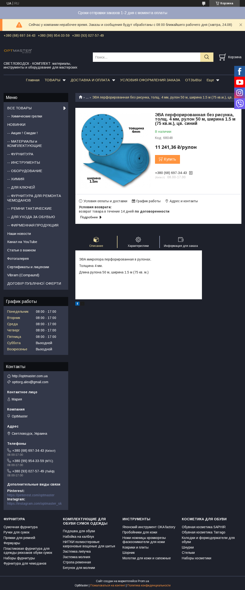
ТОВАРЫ (52, 80)
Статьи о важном (21, 250)
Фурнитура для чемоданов (25, 563)
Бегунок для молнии (79, 568)
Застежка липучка (77, 551)
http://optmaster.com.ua (30, 376)
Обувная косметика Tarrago (203, 532)
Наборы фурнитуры (19, 558)
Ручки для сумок (16, 532)
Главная (32, 80)
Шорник (128, 553)
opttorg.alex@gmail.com (30, 382)
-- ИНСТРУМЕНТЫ (23, 162)
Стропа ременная (77, 562)
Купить (170, 159)
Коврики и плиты (135, 547)
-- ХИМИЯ (15, 179)
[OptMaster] (45, 51)
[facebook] (77, 304)
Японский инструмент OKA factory (148, 527)
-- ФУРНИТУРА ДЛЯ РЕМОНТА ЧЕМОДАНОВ (34, 198)
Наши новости (19, 233)
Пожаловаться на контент (107, 585)
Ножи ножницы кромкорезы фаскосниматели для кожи (144, 540)
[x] (82, 304)
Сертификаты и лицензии (28, 267)
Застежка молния (76, 557)
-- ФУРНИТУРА (20, 154)
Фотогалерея (18, 258)
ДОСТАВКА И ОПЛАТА (90, 80)
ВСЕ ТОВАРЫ (19, 108)
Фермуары (12, 543)
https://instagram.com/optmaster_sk (34, 503)
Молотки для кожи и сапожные (146, 558)
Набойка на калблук (78, 536)
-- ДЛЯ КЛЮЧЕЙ (21, 187)
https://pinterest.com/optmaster (31, 495)
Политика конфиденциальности (149, 585)
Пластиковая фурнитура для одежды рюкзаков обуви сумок (28, 551)
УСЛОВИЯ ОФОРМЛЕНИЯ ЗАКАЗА (150, 80)
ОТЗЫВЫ (193, 80)
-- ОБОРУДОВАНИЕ (24, 171)
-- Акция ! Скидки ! (22, 133)
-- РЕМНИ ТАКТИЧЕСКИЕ (29, 208)
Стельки (188, 553)
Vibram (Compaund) (23, 275)
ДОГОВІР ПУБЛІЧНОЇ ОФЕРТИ (34, 283)
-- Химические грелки (24, 116)
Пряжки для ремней (19, 538)
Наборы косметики (196, 558)
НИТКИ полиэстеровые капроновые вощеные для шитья (89, 544)
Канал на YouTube (22, 242)
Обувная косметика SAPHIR (204, 527)
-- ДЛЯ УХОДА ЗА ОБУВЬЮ (31, 217)
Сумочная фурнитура (21, 527)
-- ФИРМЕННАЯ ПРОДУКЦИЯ (32, 225)
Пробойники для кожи (139, 532)
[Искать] (206, 57)
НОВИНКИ (16, 124)
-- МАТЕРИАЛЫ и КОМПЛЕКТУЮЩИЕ (24, 143)
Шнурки (188, 547)
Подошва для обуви (79, 531)
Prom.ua (143, 581)
